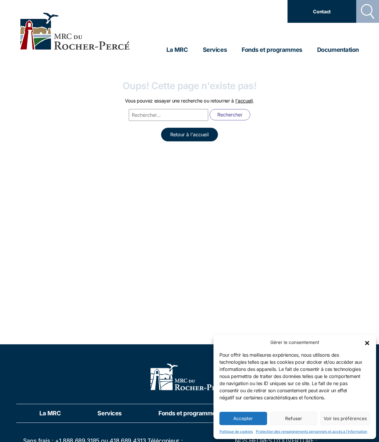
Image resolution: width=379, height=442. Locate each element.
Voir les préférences (345, 418)
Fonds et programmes (272, 49)
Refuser (293, 418)
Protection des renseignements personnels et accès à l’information (311, 431)
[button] (367, 342)
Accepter (243, 418)
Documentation (338, 49)
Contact (322, 12)
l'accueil (244, 101)
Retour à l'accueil (189, 135)
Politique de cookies (236, 431)
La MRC (177, 49)
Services (215, 49)
